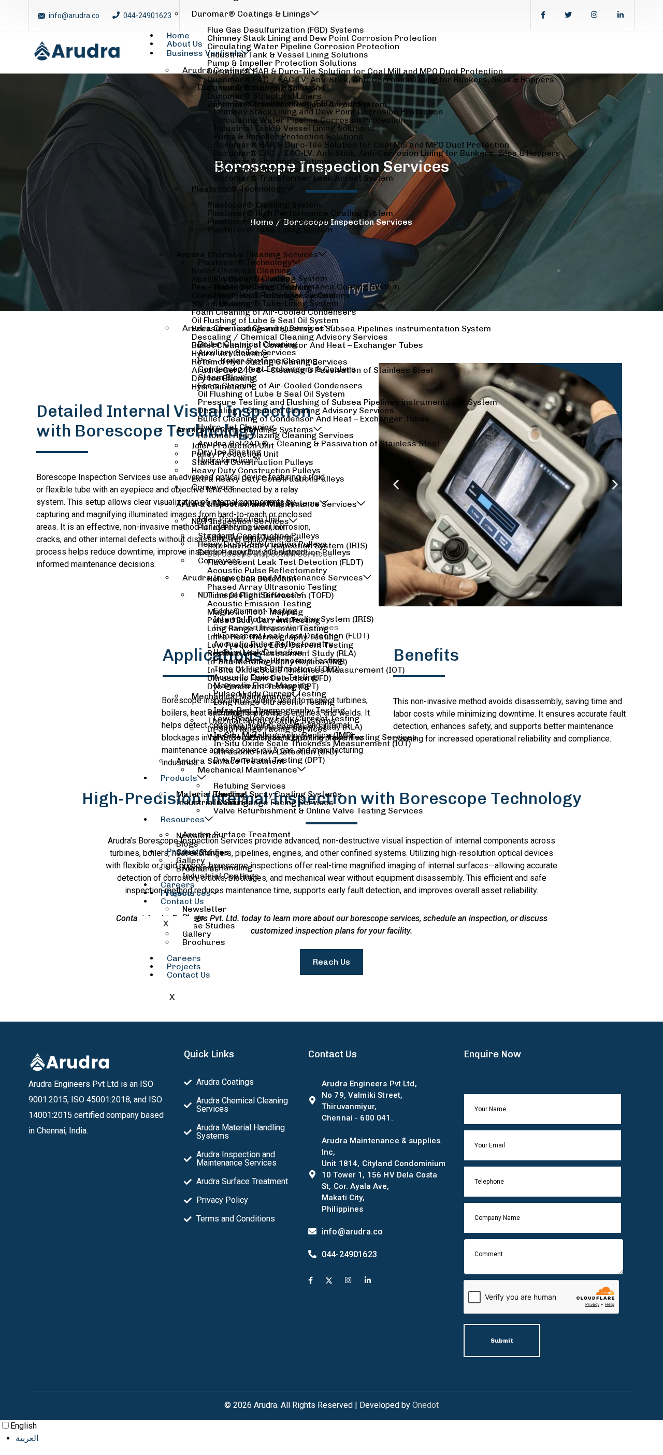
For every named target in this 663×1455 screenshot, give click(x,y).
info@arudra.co (74, 15)
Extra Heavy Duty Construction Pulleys (268, 479)
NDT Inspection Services (240, 521)
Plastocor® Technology (238, 189)
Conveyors (213, 487)
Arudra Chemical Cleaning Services (247, 254)
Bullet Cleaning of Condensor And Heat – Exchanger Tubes (307, 345)
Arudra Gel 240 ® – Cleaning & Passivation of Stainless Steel (312, 370)
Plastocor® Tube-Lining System (270, 230)
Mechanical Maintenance (241, 696)
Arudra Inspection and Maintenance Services (266, 504)
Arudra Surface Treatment (230, 761)
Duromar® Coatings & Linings (251, 14)
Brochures (203, 942)
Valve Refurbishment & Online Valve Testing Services (312, 737)
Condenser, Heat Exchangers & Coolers (271, 295)
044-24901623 (147, 15)
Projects (184, 966)
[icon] (310, 1281)
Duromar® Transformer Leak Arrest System (297, 104)
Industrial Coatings (214, 802)
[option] (339, 1438)
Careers (184, 958)
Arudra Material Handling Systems (244, 429)
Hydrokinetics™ (223, 386)
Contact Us (188, 975)
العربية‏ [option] (27, 1438)
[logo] (76, 51)
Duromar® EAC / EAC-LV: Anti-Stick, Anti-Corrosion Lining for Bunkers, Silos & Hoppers (380, 79)
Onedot (425, 1405)
